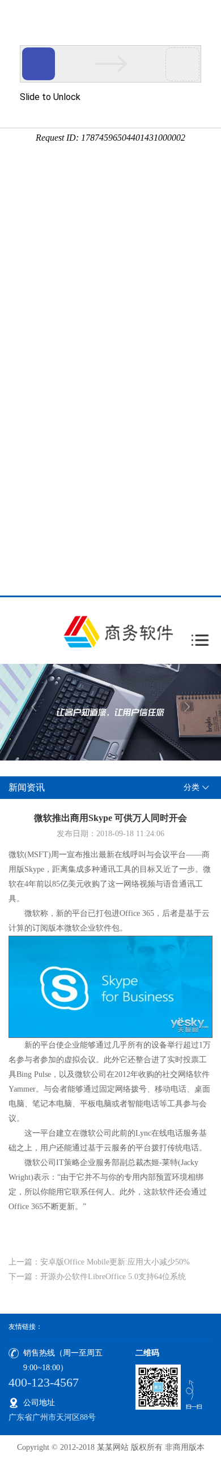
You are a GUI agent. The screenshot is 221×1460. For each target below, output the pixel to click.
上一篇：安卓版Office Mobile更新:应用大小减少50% (99, 1262)
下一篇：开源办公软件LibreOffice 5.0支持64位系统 (97, 1276)
